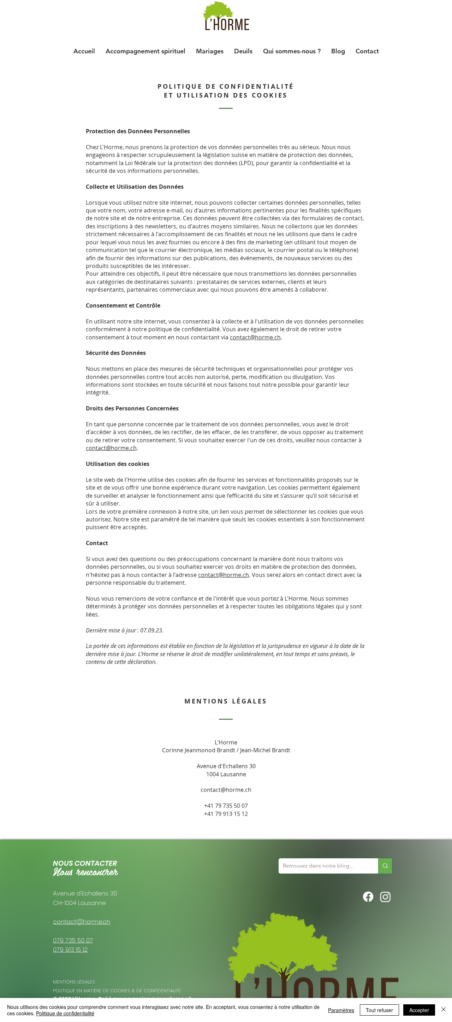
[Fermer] (443, 1010)
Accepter (419, 1010)
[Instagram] (385, 897)
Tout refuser (379, 1010)
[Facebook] (368, 897)
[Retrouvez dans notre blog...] (385, 866)
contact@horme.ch (255, 337)
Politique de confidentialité (65, 1013)
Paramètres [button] (341, 1010)
